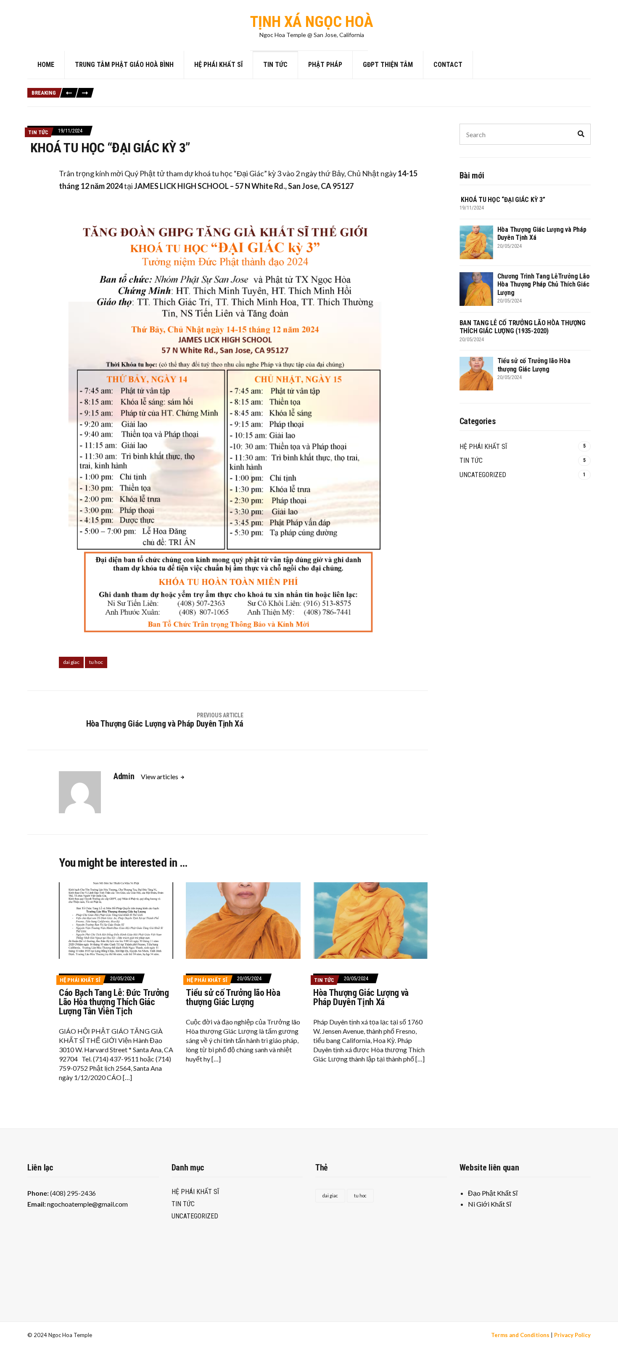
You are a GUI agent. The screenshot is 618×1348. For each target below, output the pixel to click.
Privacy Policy (572, 1335)
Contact (447, 65)
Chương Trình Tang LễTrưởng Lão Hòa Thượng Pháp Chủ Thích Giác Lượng (384, 88)
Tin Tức (275, 65)
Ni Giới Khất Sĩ (489, 1204)
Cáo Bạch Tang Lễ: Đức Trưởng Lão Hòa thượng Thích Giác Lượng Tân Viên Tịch (114, 1001)
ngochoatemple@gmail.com (87, 1204)
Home (45, 65)
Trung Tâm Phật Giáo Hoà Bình (124, 65)
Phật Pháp (325, 65)
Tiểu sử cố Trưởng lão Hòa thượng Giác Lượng (332, 98)
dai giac (71, 662)
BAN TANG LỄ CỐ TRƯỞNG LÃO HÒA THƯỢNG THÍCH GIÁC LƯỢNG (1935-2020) (186, 98)
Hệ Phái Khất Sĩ (218, 65)
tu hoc (96, 662)
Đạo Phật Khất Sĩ (493, 1193)
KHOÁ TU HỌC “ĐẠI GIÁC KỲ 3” (136, 88)
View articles (160, 776)
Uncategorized (483, 475)
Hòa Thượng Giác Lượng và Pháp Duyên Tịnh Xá (231, 88)
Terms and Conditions (520, 1335)
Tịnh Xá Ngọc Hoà (311, 22)
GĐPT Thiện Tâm (388, 65)
